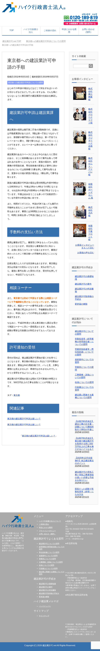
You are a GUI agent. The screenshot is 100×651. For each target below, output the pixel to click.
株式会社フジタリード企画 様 (90, 140)
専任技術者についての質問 (49, 552)
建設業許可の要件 (83, 284)
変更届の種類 (81, 304)
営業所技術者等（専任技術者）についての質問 (84, 352)
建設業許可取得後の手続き (49, 593)
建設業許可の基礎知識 (47, 584)
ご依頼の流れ (50, 30)
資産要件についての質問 (48, 556)
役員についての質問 (84, 382)
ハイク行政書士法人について (50, 521)
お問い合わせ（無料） (88, 30)
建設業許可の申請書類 (47, 590)
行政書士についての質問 (48, 569)
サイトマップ (44, 616)
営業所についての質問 (47, 559)
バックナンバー (45, 606)
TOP (12, 30)
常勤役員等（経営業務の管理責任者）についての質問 (84, 341)
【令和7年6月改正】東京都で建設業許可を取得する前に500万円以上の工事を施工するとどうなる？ (84, 443)
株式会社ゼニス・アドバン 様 (90, 166)
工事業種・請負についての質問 (51, 562)
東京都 (17, 395)
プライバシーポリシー (47, 531)
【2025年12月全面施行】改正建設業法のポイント (84, 460)
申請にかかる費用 (69, 30)
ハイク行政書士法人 (31, 30)
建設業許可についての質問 (49, 544)
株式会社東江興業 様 (90, 94)
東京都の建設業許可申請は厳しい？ (24, 419)
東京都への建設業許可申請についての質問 (25, 82)
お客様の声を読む (85, 253)
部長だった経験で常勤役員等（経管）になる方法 (84, 491)
